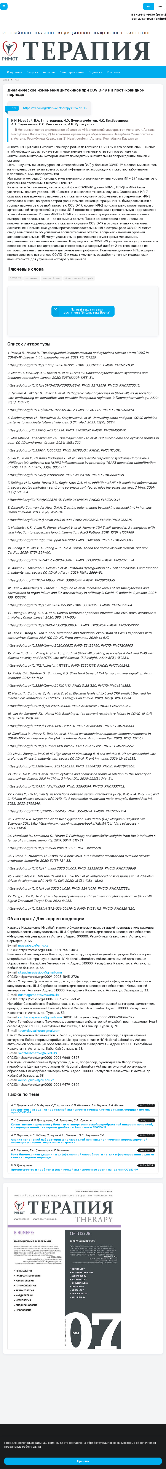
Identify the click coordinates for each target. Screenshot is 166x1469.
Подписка (95, 72)
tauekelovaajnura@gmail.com (39, 1031)
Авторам (49, 72)
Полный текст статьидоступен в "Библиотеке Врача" (87, 311)
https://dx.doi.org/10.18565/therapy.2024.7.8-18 (55, 108)
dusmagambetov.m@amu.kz (38, 995)
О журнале (14, 72)
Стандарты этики (72, 72)
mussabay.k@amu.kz (33, 945)
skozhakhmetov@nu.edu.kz (37, 1053)
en (160, 6)
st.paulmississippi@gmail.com (40, 972)
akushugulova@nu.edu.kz (36, 1080)
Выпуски (32, 72)
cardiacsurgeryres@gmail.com (40, 1017)
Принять (83, 1461)
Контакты (113, 72)
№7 (17, 80)
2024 (6, 80)
